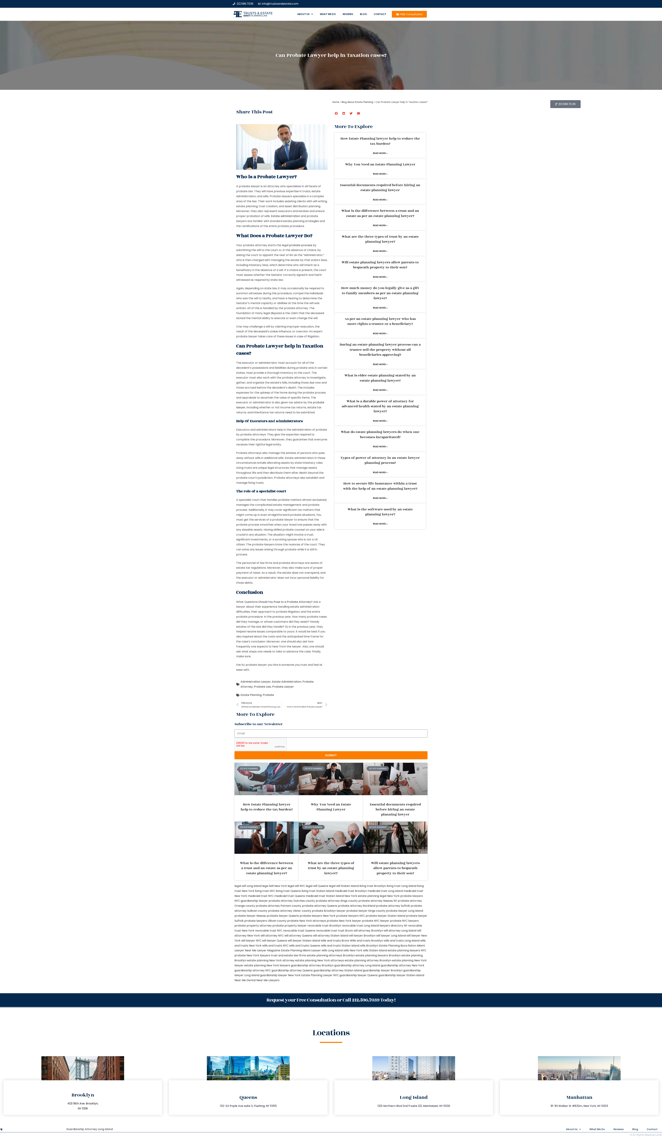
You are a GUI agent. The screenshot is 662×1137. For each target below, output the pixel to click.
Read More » (380, 153)
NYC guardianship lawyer (251, 901)
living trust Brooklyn (372, 886)
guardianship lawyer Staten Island (401, 975)
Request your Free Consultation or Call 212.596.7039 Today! (331, 1000)
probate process (300, 245)
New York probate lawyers (405, 896)
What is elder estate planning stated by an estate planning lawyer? (380, 378)
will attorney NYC (272, 936)
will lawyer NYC (251, 941)
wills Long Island (332, 950)
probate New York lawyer (344, 921)
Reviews (348, 14)
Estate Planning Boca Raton (397, 946)
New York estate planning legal (365, 896)
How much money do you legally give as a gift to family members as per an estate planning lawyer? (380, 293)
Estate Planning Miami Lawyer (301, 950)
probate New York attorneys (306, 921)
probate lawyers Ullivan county (265, 921)
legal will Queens (317, 886)
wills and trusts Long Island (401, 941)
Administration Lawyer (255, 682)
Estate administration (285, 216)
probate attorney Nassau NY (377, 901)
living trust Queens (288, 891)
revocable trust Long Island (360, 926)
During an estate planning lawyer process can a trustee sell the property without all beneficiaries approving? (380, 349)
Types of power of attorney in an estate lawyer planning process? (380, 460)
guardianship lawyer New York (280, 975)
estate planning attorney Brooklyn (368, 960)
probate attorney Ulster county (289, 911)
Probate (268, 695)
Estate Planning (251, 695)
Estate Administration (286, 682)
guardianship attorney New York (402, 965)
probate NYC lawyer (375, 921)
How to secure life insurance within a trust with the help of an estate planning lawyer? (380, 486)
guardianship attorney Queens (292, 970)
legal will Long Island (248, 886)
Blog (363, 14)
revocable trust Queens (299, 931)
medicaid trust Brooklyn (351, 891)
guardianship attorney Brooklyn (312, 965)
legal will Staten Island (344, 886)
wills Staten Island (375, 950)
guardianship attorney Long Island (357, 965)
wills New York (352, 950)
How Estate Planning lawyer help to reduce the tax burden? (380, 141)
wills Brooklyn (369, 946)
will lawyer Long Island (391, 936)
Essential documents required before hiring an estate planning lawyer (380, 188)
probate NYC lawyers (404, 921)
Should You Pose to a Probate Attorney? (285, 602)
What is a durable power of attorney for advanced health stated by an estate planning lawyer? (380, 406)
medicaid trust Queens (289, 896)
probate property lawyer (289, 926)
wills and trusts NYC (275, 946)
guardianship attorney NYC (252, 970)
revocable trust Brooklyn (324, 926)
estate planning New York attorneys (319, 960)
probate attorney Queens (319, 906)
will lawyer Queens (274, 941)
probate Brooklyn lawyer (329, 911)
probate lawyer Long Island (404, 911)
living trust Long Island (401, 886)
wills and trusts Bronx (335, 941)
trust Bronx (345, 931)
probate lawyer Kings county (365, 911)
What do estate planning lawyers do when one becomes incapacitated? (380, 434)
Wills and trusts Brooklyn (366, 941)
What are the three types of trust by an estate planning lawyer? (380, 239)
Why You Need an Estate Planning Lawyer (380, 164)
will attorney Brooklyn (368, 931)
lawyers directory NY (393, 926)
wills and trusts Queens (304, 946)
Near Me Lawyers (267, 980)
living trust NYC (265, 891)
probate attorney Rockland (356, 906)
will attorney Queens (298, 936)
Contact (380, 14)
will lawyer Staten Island (304, 941)
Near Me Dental (245, 980)
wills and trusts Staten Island (340, 946)
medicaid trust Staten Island (325, 896)
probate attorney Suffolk (393, 906)
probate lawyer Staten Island (385, 916)
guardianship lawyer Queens (358, 975)
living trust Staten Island (318, 891)
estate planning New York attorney (270, 960)
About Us (303, 14)
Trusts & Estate (258, 13)
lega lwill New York (274, 886)
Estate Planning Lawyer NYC (320, 975)
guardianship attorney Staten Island (337, 970)
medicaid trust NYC (261, 896)
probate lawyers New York (317, 916)
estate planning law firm (255, 15)
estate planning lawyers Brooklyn (378, 955)
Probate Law (262, 687)
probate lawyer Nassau (250, 916)
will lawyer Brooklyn (362, 936)
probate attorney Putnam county (278, 906)
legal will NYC (296, 886)
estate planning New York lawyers (267, 965)
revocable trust (326, 931)
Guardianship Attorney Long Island (89, 1129)
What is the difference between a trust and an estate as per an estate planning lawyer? (380, 213)
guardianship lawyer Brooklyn (383, 970)
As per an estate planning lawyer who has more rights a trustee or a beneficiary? (380, 321)
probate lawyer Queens (283, 916)
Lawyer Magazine (268, 950)
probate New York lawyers (252, 955)
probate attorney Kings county (337, 901)
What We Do (328, 14)
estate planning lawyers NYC (407, 950)
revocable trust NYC (268, 931)
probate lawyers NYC (350, 916)
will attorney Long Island (400, 931)
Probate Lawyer (283, 687)
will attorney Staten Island (330, 936)
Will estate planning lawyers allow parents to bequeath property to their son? (380, 265)
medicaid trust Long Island (385, 891)
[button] (336, 113)
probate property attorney (253, 926)
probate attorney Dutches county (292, 901)
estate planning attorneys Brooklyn (331, 955)
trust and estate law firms (288, 955)
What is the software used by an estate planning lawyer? (380, 512)
